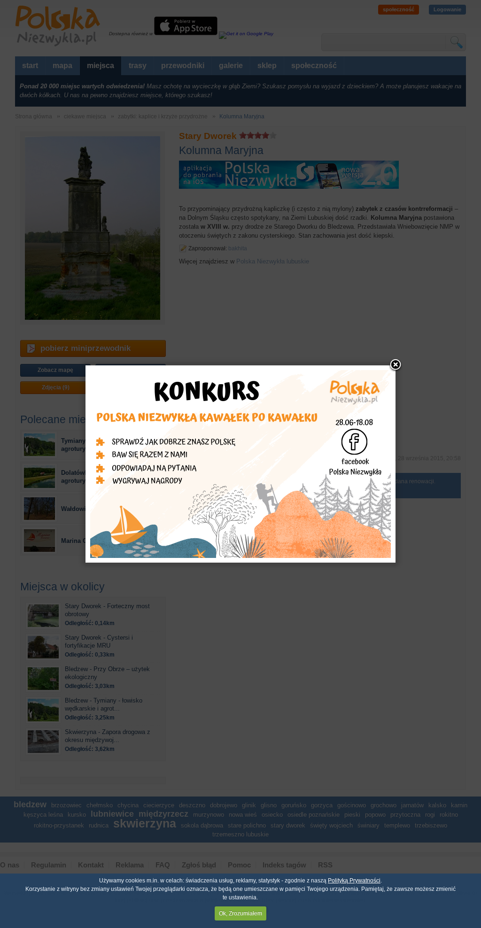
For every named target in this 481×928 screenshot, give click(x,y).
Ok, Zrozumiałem (240, 913)
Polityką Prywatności (354, 880)
